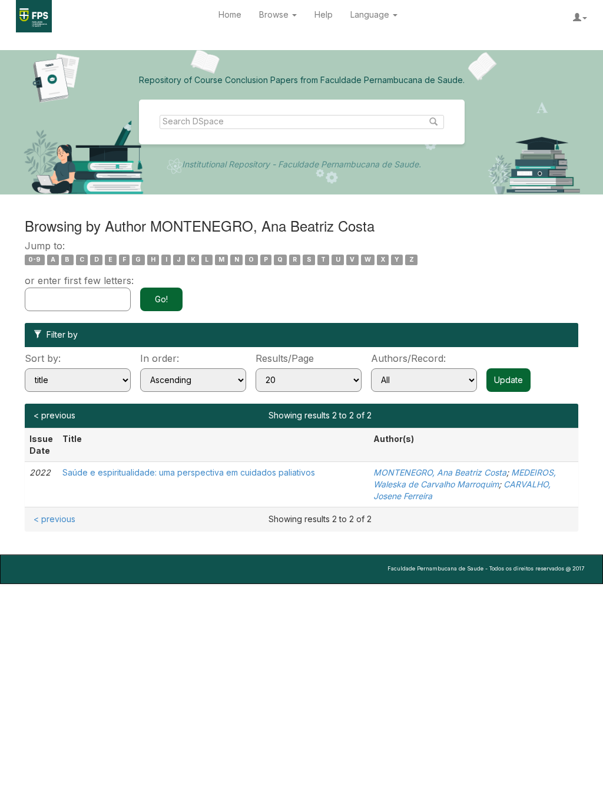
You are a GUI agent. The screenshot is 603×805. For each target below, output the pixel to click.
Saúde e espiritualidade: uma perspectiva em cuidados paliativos (188, 472)
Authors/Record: (408, 358)
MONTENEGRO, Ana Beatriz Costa (439, 472)
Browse (275, 14)
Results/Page (285, 358)
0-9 (34, 259)
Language (371, 14)
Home (229, 14)
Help (323, 14)
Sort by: (43, 358)
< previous (54, 415)
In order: (159, 358)
